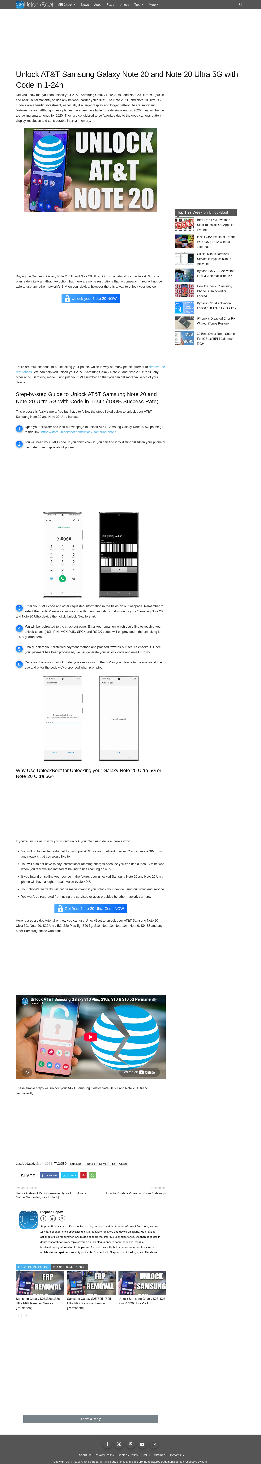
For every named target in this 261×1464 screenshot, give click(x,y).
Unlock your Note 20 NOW (94, 298)
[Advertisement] (130, 39)
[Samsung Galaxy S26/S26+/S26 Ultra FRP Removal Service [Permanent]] (40, 1283)
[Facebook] (44, 1219)
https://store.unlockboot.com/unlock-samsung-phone (78, 432)
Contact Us (176, 1455)
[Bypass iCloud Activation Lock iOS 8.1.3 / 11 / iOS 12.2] (184, 307)
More (152, 4)
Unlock (124, 4)
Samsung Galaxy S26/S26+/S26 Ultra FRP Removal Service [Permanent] (38, 1303)
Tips (137, 4)
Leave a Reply (91, 1419)
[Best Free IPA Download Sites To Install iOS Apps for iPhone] (184, 224)
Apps (97, 4)
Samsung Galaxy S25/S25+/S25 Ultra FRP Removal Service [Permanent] (89, 1303)
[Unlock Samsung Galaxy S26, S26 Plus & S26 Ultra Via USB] (142, 1283)
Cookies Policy (128, 1455)
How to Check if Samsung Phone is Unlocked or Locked (214, 291)
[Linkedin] (54, 1219)
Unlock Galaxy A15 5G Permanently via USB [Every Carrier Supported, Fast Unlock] (51, 1195)
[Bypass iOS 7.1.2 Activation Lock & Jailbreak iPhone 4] (184, 275)
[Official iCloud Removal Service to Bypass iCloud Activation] (184, 258)
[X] (63, 1219)
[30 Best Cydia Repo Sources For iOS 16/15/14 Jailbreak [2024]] (184, 338)
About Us (85, 1455)
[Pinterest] (130, 1444)
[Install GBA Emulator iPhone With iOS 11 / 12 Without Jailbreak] (184, 241)
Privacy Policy (104, 1455)
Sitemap (159, 1455)
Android (90, 1163)
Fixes (110, 4)
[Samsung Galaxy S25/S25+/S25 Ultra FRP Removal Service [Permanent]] (91, 1283)
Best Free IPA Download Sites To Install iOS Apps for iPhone (215, 224)
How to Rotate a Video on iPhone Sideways (136, 1193)
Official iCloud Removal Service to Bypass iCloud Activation (214, 258)
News (85, 4)
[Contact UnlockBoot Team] (154, 1444)
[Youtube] (142, 1444)
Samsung (75, 1163)
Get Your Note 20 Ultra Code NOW (94, 908)
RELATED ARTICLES (33, 1266)
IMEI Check (64, 4)
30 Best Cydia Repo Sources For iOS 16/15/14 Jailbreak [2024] (216, 338)
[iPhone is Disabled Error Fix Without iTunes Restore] (184, 322)
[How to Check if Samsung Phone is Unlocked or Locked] (184, 290)
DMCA (146, 1455)
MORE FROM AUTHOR (69, 1266)
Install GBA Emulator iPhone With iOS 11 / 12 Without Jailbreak (216, 241)
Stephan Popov (51, 1212)
